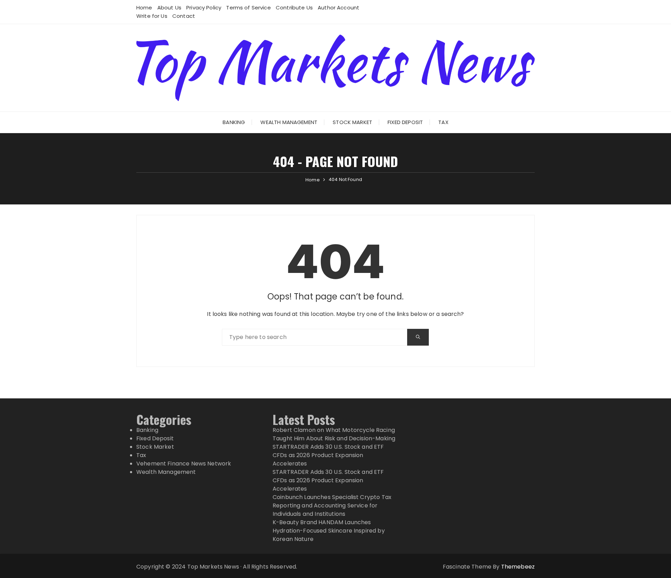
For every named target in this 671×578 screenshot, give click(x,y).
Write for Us (151, 16)
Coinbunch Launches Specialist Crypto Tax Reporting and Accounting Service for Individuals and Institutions (332, 505)
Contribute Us (294, 7)
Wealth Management (288, 122)
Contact (183, 16)
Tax (443, 122)
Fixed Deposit (405, 122)
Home (144, 7)
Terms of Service (248, 7)
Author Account (338, 7)
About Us (169, 7)
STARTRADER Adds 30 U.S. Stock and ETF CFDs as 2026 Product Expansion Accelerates (328, 455)
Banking (234, 122)
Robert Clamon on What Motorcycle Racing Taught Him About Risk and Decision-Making (334, 434)
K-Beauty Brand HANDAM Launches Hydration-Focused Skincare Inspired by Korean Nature (329, 530)
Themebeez (518, 567)
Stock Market (352, 122)
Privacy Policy (203, 7)
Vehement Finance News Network (183, 464)
